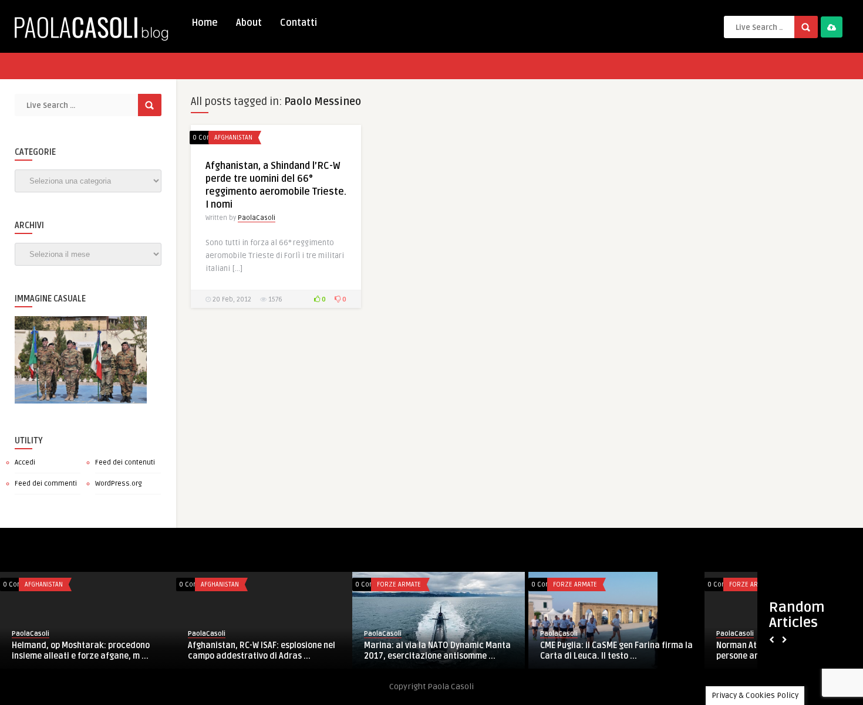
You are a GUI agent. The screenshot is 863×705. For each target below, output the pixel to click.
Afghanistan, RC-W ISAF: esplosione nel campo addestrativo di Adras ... (261, 650)
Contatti (298, 23)
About (249, 23)
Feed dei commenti (46, 483)
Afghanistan (233, 137)
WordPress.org (118, 483)
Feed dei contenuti (125, 462)
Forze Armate (399, 584)
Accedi (25, 462)
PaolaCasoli (256, 218)
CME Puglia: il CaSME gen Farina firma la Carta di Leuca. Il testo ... (616, 650)
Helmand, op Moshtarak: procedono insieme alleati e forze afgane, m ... (81, 650)
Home (204, 23)
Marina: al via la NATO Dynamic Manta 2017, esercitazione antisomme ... (437, 650)
